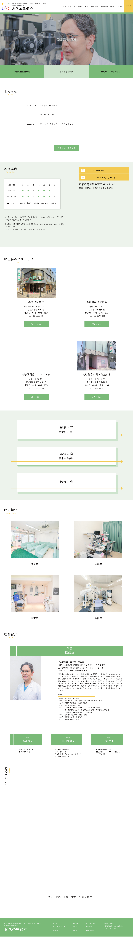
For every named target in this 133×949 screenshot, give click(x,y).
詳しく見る (36, 324)
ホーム (64, 6)
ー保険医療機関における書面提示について (115, 926)
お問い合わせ (119, 6)
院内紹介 (91, 6)
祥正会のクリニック (72, 6)
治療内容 (86, 6)
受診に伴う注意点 (108, 923)
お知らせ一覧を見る (66, 148)
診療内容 (80, 6)
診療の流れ (112, 6)
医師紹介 (97, 6)
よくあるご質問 (104, 6)
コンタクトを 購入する (128, 6)
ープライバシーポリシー (110, 928)
